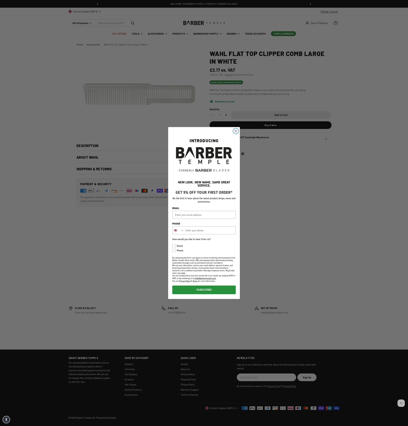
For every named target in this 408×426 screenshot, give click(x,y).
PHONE (176, 223)
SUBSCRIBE (204, 289)
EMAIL (175, 208)
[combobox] (178, 230)
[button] (6, 419)
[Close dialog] (236, 131)
